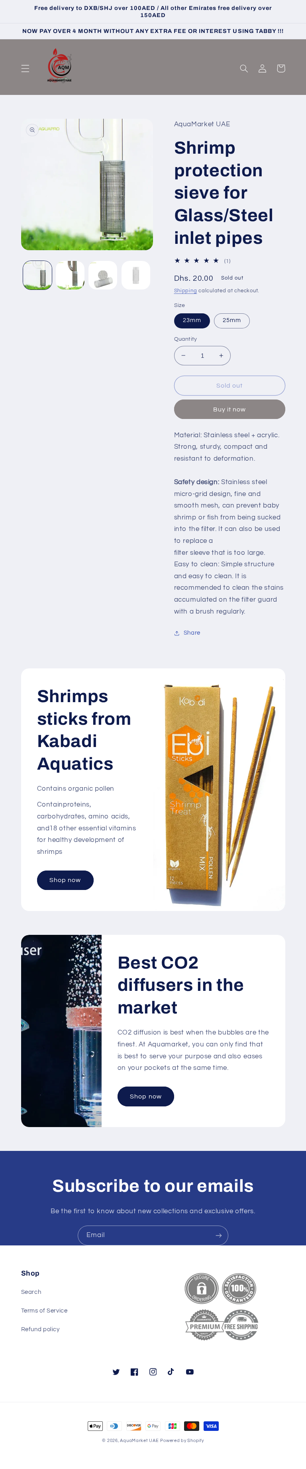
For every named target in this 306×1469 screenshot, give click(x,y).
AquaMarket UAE (139, 1440)
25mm (232, 320)
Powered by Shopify (182, 1440)
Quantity (185, 339)
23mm (192, 320)
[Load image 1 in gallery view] (37, 275)
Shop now (65, 880)
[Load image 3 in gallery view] (102, 275)
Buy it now (229, 409)
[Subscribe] (219, 1235)
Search (31, 1292)
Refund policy (40, 1329)
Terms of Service (44, 1311)
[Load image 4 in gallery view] (136, 275)
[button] (25, 68)
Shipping (185, 290)
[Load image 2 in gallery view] (70, 275)
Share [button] (192, 633)
